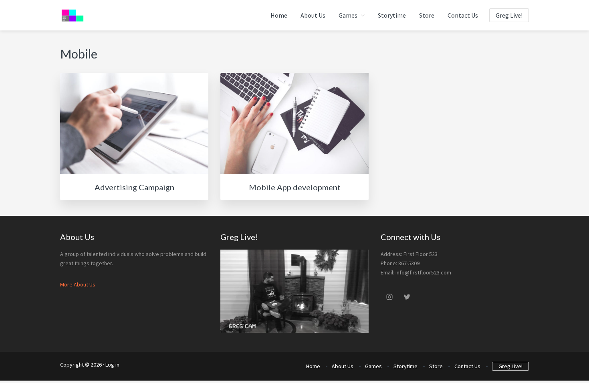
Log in (112, 364)
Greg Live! (510, 366)
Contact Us (467, 366)
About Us (342, 366)
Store (436, 366)
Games (373, 366)
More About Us (77, 284)
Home (313, 366)
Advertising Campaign (134, 187)
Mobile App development (295, 187)
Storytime (405, 366)
